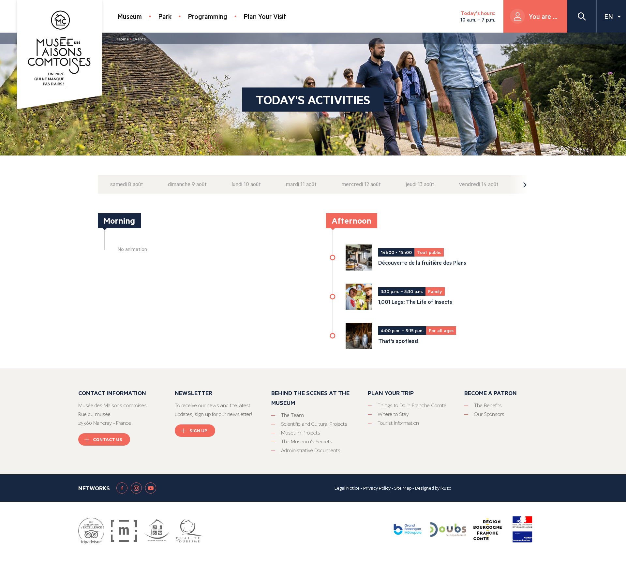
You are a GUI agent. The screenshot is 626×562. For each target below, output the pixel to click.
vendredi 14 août (479, 184)
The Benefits (488, 405)
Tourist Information (398, 423)
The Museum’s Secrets (306, 441)
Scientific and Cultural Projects (314, 424)
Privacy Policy (377, 488)
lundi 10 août (246, 184)
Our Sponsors (489, 414)
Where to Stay (393, 414)
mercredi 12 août (361, 184)
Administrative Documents (310, 450)
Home (123, 38)
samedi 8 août (126, 184)
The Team (292, 415)
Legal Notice (347, 488)
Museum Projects (300, 433)
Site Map (402, 488)
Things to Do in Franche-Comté (412, 405)
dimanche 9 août (187, 184)
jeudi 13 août (420, 184)
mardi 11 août (301, 184)
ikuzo (445, 488)
